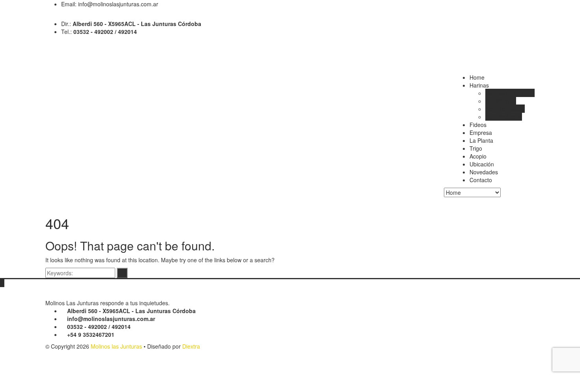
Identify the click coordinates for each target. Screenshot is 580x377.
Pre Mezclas (500, 101)
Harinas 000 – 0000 (510, 93)
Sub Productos (503, 117)
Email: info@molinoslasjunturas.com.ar (109, 4)
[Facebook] (47, 16)
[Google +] (53, 16)
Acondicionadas (505, 109)
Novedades (484, 172)
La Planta (481, 140)
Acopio (478, 156)
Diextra (191, 346)
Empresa (481, 132)
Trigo (476, 148)
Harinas (479, 85)
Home (477, 77)
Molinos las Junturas (116, 346)
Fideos (478, 125)
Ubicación (482, 164)
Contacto (481, 180)
